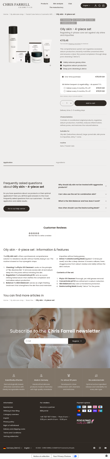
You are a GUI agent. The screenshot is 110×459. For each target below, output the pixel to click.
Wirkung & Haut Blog (11, 411)
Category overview (11, 414)
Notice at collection (41, 456)
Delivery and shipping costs (14, 429)
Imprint (6, 418)
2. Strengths (79, 20)
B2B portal (44, 411)
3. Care (90, 20)
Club (70, 4)
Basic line (29, 300)
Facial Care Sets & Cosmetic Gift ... (40, 14)
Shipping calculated (74, 44)
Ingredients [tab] (60, 162)
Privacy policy (8, 422)
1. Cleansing (66, 20)
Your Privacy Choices (62, 456)
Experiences (8, 407)
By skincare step (17, 14)
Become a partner (47, 407)
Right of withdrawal (11, 425)
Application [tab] (7, 162)
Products (44, 4)
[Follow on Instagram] (100, 448)
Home (5, 14)
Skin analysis (58, 4)
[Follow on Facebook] (94, 448)
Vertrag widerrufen (10, 436)
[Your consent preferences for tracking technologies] (106, 455)
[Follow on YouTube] (105, 448)
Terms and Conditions (12, 433)
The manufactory (56, 7)
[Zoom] (50, 65)
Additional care (68, 23)
